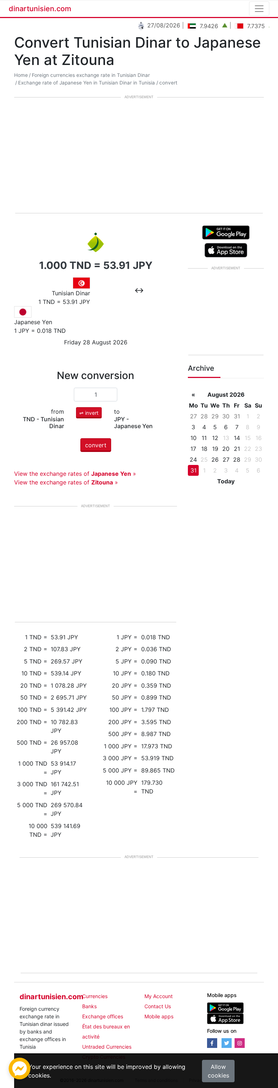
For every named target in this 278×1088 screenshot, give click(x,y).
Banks (89, 1006)
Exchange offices (102, 1016)
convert (168, 83)
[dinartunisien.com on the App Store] (225, 1018)
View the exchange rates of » (75, 473)
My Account (158, 996)
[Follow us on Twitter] (227, 1043)
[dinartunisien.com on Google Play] (225, 1007)
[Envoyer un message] (19, 1067)
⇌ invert (88, 413)
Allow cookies (218, 1071)
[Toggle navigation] (259, 8)
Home (21, 75)
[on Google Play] (226, 231)
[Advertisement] (139, 155)
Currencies (95, 996)
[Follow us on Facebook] (212, 1043)
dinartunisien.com (40, 8)
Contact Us (157, 1006)
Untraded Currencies (106, 1047)
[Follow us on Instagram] (240, 1043)
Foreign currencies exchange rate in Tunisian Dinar (91, 75)
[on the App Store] (226, 249)
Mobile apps (158, 1016)
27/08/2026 (157, 25)
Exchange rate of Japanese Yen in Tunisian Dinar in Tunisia (86, 83)
